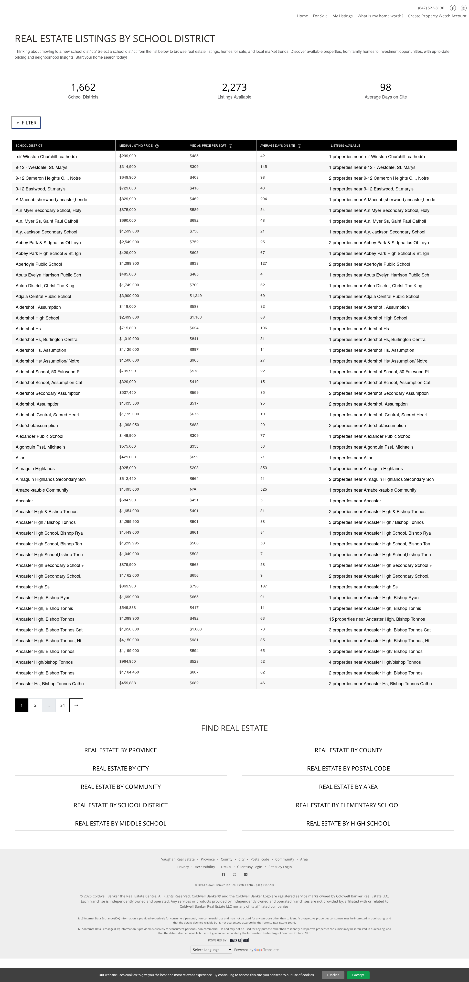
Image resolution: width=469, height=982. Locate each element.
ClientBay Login (249, 866)
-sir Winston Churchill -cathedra (46, 156)
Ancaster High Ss (33, 586)
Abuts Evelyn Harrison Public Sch (48, 274)
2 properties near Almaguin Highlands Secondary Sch (381, 479)
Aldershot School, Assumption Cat (49, 382)
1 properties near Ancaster (355, 500)
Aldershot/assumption (37, 425)
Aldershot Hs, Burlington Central (47, 339)
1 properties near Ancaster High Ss (363, 586)
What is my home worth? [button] (380, 16)
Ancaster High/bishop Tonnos (44, 662)
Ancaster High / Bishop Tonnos (46, 522)
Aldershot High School (37, 317)
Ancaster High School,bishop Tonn (49, 554)
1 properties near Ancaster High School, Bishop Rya (380, 533)
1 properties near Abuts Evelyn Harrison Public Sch (379, 274)
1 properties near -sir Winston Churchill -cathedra (377, 156)
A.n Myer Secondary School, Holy (48, 210)
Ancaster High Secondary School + (50, 565)
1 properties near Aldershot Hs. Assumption (371, 350)
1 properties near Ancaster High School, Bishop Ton (379, 543)
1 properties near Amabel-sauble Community (372, 489)
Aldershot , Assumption (38, 307)
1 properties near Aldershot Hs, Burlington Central (377, 339)
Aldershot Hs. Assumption (41, 350)
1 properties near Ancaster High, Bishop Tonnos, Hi (379, 640)
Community (284, 859)
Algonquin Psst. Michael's (40, 446)
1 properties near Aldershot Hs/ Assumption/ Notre (378, 360)
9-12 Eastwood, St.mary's (40, 188)
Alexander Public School (39, 436)
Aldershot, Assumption (38, 403)
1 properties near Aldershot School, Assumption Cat (379, 382)
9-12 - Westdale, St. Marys (41, 167)
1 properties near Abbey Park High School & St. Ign (379, 253)
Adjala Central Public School (43, 296)
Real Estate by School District (121, 805)
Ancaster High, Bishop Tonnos (45, 619)
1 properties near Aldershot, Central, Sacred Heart (378, 414)
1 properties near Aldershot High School (368, 317)
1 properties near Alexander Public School (370, 436)
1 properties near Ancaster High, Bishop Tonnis (375, 608)
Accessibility (205, 866)
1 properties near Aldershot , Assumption (369, 307)
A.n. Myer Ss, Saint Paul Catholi (47, 221)
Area (304, 859)
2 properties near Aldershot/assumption (367, 425)
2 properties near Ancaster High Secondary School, (379, 576)
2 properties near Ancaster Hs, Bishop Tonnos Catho (380, 683)
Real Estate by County (348, 750)
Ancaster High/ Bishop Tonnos (45, 651)
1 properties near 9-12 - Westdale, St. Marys (372, 167)
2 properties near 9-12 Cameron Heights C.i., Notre (379, 178)
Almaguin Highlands (35, 468)
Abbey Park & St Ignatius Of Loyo (48, 242)
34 (62, 705)
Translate (271, 949)
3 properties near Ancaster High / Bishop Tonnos (376, 522)
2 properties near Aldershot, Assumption (368, 403)
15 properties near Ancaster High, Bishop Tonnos (377, 619)
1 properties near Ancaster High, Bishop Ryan (374, 597)
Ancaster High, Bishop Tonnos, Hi (48, 640)
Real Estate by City (121, 768)
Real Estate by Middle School (120, 823)
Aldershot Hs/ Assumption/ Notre (47, 360)
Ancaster (24, 500)
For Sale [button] (320, 16)
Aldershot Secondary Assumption (48, 393)
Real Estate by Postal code (348, 768)
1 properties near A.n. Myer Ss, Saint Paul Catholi (377, 221)
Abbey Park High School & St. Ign (48, 253)
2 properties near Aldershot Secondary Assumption (379, 393)
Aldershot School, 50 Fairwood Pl (48, 371)
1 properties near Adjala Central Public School (374, 296)
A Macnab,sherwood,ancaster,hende (51, 199)
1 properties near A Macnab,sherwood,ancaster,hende (382, 199)
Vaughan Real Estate (178, 859)
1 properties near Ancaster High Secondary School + (380, 565)
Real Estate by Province (120, 750)
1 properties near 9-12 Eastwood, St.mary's (371, 188)
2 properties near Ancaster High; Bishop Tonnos (376, 672)
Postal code (260, 859)
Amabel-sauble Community (42, 489)
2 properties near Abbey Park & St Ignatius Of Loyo (379, 242)
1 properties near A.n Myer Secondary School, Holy (379, 210)
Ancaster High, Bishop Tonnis (44, 608)
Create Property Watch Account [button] (437, 16)
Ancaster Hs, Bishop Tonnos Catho (50, 683)
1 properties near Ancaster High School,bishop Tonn (380, 554)
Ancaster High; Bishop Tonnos (45, 672)
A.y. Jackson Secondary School (46, 231)
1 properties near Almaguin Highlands (366, 468)
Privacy (183, 866)
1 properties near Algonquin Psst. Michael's (371, 446)
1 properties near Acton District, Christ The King (375, 285)
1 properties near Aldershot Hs (359, 328)
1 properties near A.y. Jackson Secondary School (377, 231)
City (241, 859)
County (226, 859)
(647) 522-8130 (431, 7)
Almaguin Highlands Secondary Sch (51, 479)
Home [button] (302, 16)
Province (208, 859)
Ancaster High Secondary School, (48, 576)
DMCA (226, 866)
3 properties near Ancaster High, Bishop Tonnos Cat (380, 629)
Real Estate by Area (348, 787)
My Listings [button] (342, 16)
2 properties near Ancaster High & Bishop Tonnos (377, 511)
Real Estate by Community (121, 787)
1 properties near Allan (351, 457)
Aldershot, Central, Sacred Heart (47, 414)
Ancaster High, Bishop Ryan (43, 597)
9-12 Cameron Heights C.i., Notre (48, 178)
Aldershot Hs (28, 328)
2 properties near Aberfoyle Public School (369, 264)
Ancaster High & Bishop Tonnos (46, 511)
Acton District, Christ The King (45, 285)
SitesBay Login (280, 866)
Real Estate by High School (348, 823)
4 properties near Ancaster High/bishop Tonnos (375, 662)
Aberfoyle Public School (39, 264)
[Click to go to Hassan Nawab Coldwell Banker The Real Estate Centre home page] (37, 10)
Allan (20, 457)
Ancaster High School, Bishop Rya (49, 533)
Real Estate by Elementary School (348, 805)
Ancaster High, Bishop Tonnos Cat (49, 629)
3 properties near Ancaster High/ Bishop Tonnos (376, 651)
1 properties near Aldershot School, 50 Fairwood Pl (379, 371)
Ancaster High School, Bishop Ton (49, 543)
